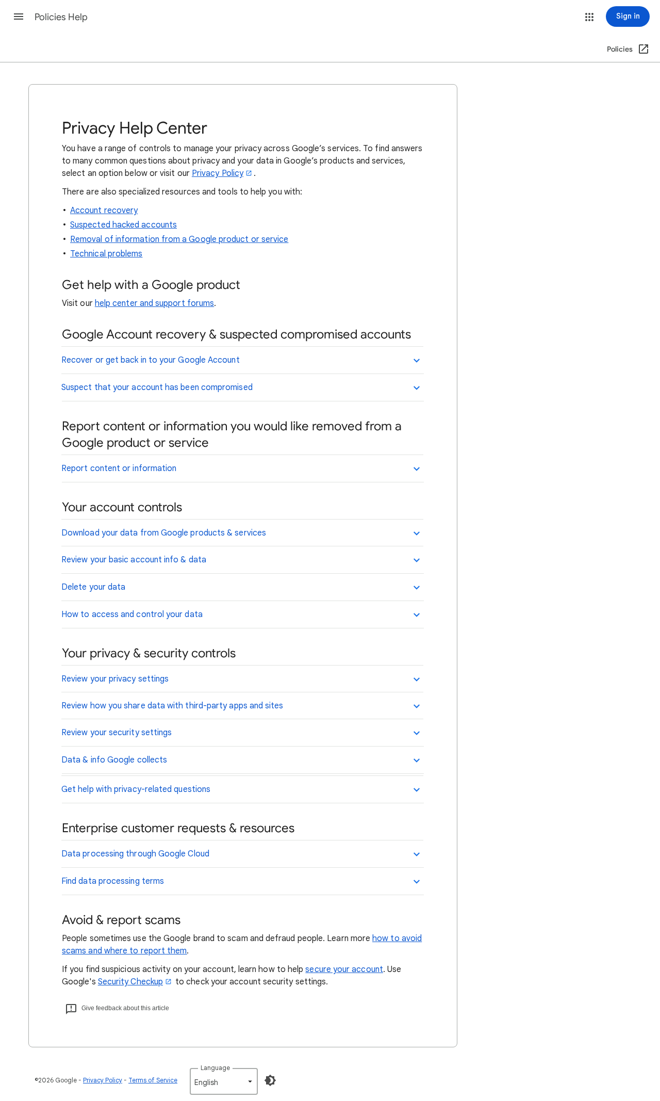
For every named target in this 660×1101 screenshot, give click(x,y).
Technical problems (106, 254)
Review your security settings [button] (116, 732)
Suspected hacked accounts (123, 225)
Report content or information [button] (118, 468)
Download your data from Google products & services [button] (163, 533)
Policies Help (61, 17)
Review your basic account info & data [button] (133, 560)
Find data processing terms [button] (112, 881)
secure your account (344, 969)
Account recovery (104, 210)
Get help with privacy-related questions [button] (135, 789)
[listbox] (224, 1081)
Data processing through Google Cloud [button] (135, 854)
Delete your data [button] (93, 587)
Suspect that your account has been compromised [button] (157, 387)
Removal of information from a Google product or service (179, 239)
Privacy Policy (217, 173)
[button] (18, 16)
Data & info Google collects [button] (114, 760)
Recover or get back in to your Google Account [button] (150, 360)
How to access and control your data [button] (132, 614)
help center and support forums (154, 303)
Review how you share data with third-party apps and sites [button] (172, 706)
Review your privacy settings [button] (115, 679)
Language (215, 1068)
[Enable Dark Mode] (270, 1080)
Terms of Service (152, 1080)
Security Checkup (130, 982)
